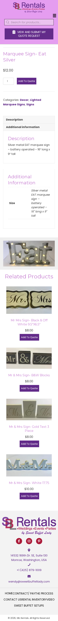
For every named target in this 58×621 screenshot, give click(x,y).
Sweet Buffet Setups (29, 605)
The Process (44, 593)
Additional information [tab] (23, 127)
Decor (24, 100)
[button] (19, 541)
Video (50, 599)
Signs (30, 104)
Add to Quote (26, 81)
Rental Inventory (34, 599)
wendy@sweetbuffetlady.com (29, 581)
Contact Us (12, 599)
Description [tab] (14, 120)
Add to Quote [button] (29, 337)
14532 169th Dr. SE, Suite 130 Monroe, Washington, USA (29, 558)
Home (9, 593)
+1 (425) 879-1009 (29, 570)
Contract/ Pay (24, 593)
